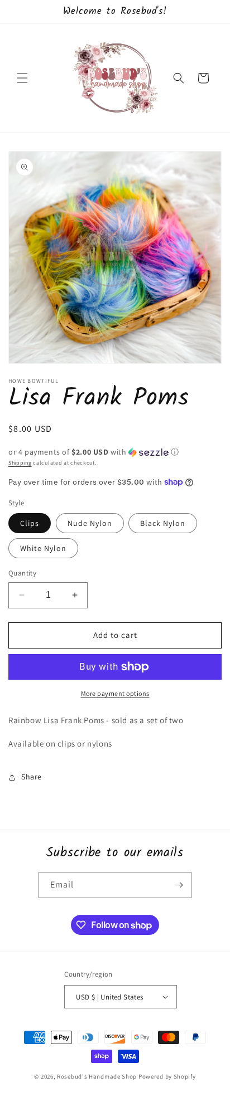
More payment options (115, 693)
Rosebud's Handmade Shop (97, 1076)
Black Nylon (162, 523)
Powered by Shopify (167, 1076)
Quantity (22, 573)
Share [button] (31, 777)
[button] (22, 78)
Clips (29, 523)
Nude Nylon (90, 523)
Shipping (20, 462)
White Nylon (43, 548)
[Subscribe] (178, 885)
